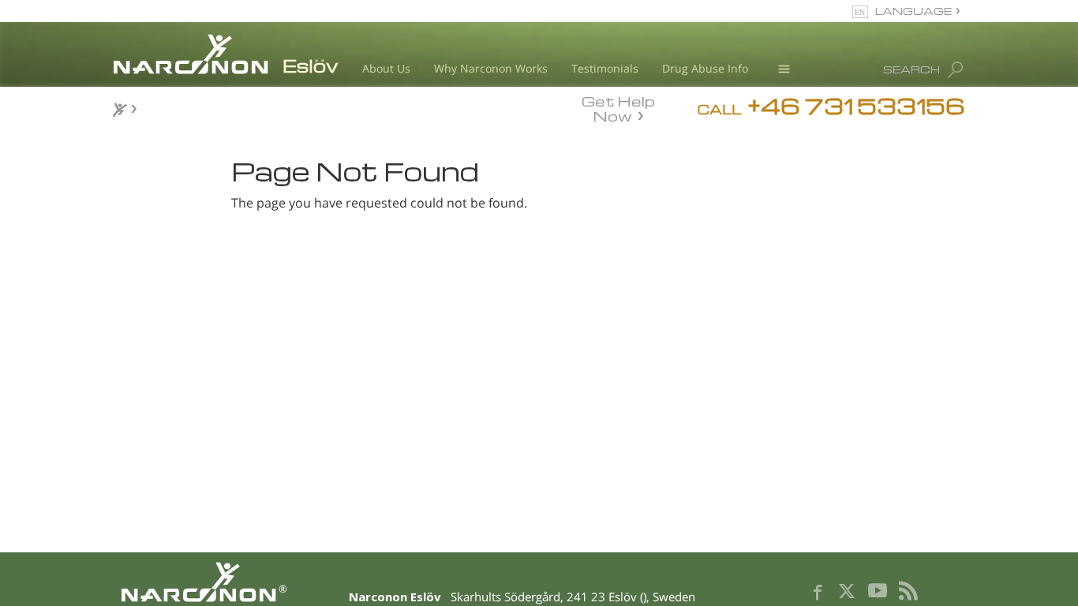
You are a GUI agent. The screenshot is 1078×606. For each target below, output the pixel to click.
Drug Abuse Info (705, 68)
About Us (386, 68)
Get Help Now (618, 107)
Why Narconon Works (491, 68)
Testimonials (604, 68)
